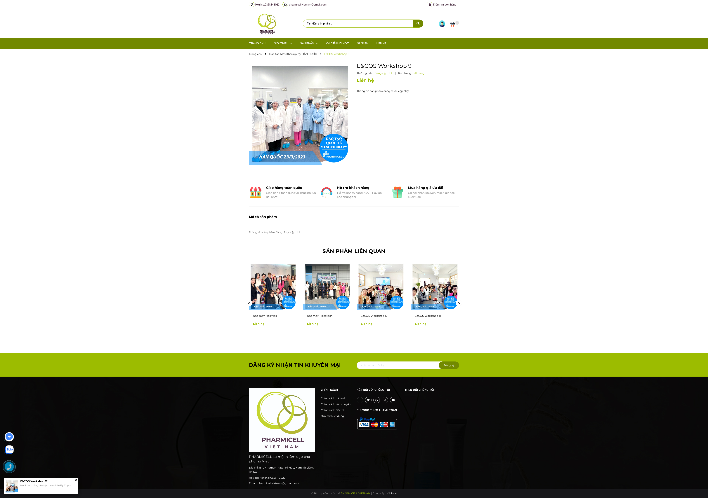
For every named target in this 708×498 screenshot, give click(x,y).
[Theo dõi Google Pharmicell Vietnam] (376, 400)
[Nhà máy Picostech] (327, 286)
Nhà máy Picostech (319, 315)
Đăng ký (449, 365)
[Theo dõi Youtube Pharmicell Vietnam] (393, 400)
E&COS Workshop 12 (374, 315)
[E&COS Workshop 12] (381, 286)
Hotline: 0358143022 (272, 477)
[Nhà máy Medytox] (273, 286)
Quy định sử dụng (332, 416)
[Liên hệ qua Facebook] (9, 436)
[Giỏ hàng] (454, 23)
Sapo (394, 493)
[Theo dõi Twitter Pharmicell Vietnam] (368, 400)
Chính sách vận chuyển (335, 404)
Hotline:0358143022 (267, 4)
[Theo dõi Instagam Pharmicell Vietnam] (385, 400)
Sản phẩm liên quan (353, 251)
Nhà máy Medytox (265, 315)
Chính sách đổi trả (332, 410)
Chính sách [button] (329, 389)
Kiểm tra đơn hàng (444, 4)
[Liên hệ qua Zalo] (9, 449)
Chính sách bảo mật (334, 398)
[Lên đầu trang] (596, 489)
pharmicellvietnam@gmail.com (308, 4)
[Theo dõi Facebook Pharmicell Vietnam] (360, 400)
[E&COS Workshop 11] (435, 286)
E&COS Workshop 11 (428, 315)
